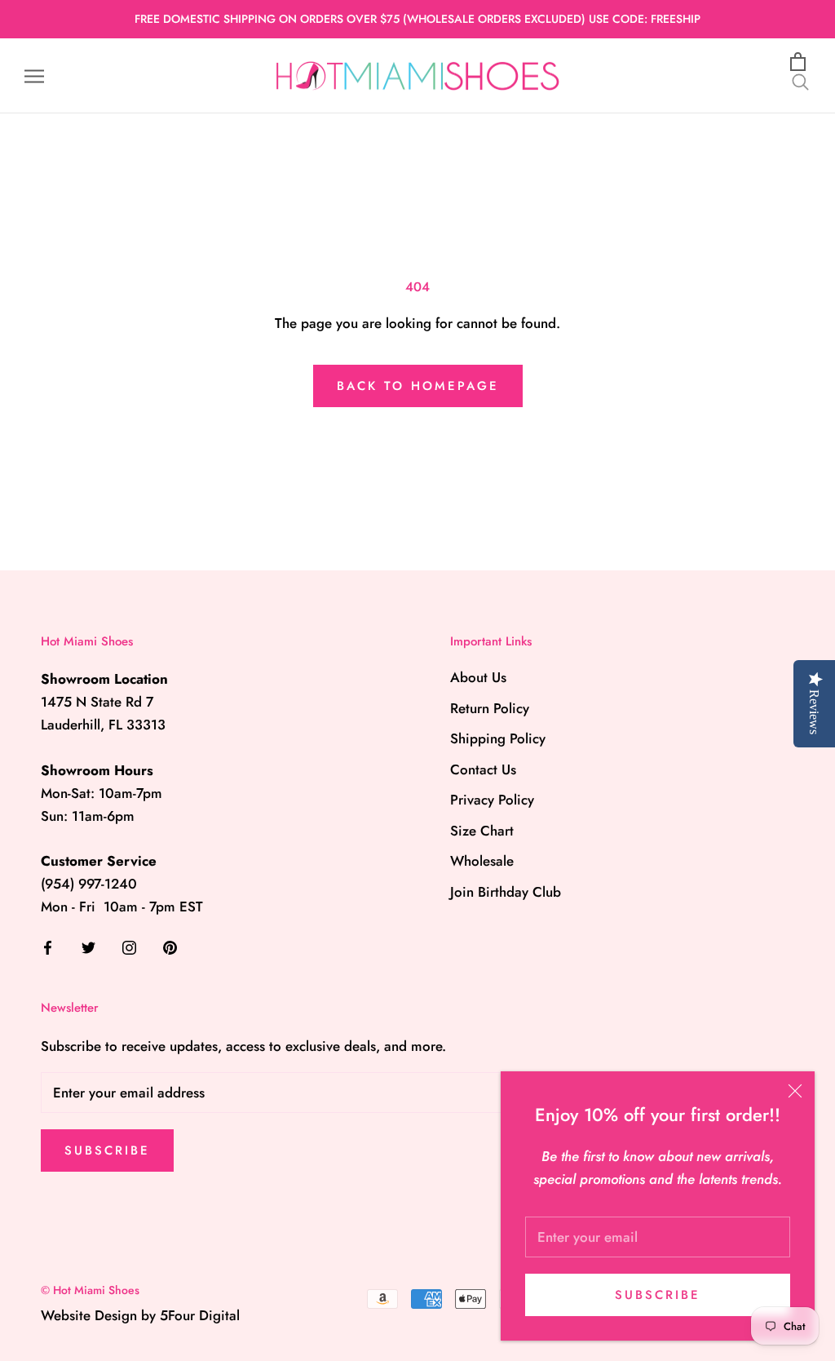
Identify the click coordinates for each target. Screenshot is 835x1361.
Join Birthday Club (505, 892)
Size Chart (482, 830)
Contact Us (483, 769)
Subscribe (657, 1295)
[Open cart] (800, 62)
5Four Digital (200, 1315)
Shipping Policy (498, 738)
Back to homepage (418, 386)
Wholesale (482, 861)
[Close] (795, 1091)
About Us (478, 677)
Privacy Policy (492, 799)
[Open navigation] (34, 76)
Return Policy (489, 708)
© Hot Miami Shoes (90, 1290)
